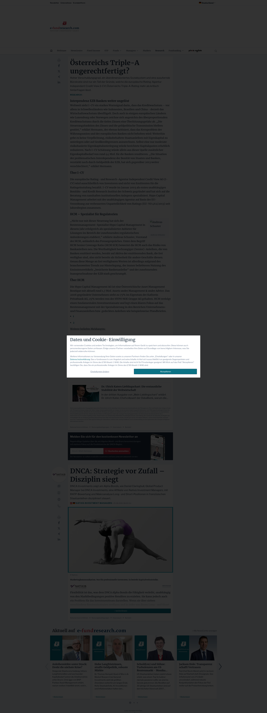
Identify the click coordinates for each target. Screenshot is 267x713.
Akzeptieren (165, 371)
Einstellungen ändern (100, 371)
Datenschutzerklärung (80, 359)
